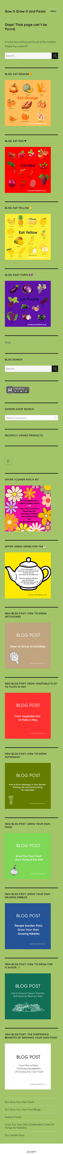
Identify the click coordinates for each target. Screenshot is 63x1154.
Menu (53, 11)
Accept (31, 1151)
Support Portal (13, 1116)
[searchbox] (31, 417)
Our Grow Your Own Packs (19, 1101)
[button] (8, 461)
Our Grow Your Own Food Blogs (23, 1109)
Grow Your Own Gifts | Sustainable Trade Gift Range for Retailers (29, 1126)
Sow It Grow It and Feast (25, 11)
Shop (8, 342)
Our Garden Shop (14, 1135)
